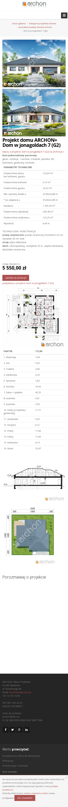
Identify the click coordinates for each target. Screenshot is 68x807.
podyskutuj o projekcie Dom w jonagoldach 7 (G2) (28, 283)
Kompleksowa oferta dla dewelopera (21, 755)
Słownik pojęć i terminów (15, 765)
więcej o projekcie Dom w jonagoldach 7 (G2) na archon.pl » (33, 151)
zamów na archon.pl (15, 277)
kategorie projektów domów (42, 23)
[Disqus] (34, 623)
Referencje (7, 760)
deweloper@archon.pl (20, 692)
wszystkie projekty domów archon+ (35, 27)
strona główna (19, 23)
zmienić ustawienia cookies (36, 793)
